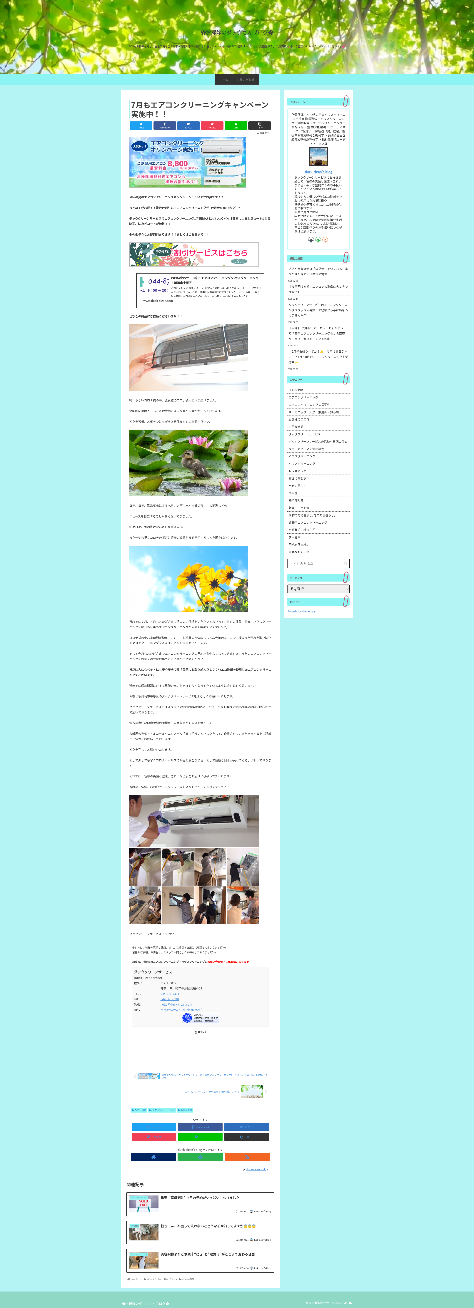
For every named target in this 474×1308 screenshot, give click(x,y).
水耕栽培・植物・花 (302, 529)
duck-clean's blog (318, 171)
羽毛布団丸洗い (299, 544)
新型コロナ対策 (299, 507)
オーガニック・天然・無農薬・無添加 (314, 412)
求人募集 (295, 537)
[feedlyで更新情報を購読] (200, 1157)
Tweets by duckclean (301, 611)
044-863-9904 (170, 999)
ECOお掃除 (140, 1110)
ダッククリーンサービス (305, 434)
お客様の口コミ (299, 419)
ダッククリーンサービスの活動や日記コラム (318, 441)
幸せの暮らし (297, 485)
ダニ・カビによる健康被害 (306, 449)
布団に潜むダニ (299, 478)
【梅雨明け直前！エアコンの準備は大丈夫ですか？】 (318, 289)
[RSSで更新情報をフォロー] (247, 1157)
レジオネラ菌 (297, 471)
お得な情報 (186, 1110)
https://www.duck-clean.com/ (181, 1009)
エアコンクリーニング (163, 1110)
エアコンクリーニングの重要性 (309, 404)
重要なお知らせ (299, 552)
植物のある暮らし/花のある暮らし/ (312, 515)
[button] (345, 563)
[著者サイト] (153, 1157)
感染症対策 (296, 500)
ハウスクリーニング (302, 456)
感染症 (293, 493)
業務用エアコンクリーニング (308, 522)
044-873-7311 (170, 993)
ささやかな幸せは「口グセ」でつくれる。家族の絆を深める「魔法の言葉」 (318, 271)
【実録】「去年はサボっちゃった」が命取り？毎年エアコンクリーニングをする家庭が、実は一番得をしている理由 (317, 333)
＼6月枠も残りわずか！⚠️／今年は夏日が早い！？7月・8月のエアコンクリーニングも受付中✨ (318, 356)
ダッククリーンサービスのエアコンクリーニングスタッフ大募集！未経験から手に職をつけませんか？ (318, 310)
